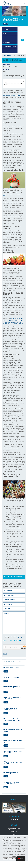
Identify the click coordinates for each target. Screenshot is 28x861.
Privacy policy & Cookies (14, 828)
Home (4, 55)
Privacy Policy (21, 637)
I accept (6, 858)
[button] (22, 40)
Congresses (7, 42)
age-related (17, 95)
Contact (14, 834)
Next (22, 16)
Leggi (5, 23)
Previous (5, 16)
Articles (9, 55)
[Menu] (24, 3)
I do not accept (13, 858)
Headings (7, 37)
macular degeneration (8, 95)
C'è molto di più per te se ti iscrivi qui (13, 577)
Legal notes (14, 831)
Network (14, 833)
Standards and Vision (14, 830)
